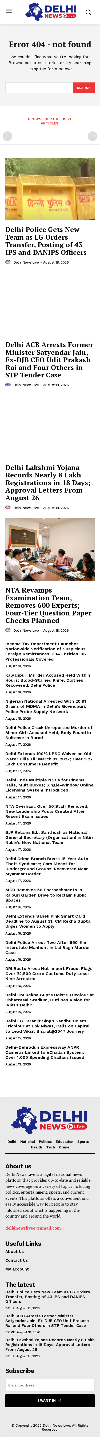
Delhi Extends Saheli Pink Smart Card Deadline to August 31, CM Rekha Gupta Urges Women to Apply (47, 921)
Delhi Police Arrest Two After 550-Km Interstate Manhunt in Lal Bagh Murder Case (47, 947)
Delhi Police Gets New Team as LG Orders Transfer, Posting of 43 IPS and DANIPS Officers (46, 241)
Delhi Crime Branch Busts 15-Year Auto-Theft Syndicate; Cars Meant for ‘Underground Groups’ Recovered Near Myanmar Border (47, 866)
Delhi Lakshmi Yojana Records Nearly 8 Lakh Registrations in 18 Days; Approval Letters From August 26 (47, 482)
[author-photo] (8, 262)
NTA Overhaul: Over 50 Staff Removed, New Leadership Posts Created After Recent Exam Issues (47, 811)
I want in (47, 1400)
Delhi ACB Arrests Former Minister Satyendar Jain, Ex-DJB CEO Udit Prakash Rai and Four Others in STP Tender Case (49, 359)
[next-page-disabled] (92, 136)
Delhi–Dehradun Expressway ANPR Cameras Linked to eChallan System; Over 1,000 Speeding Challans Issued (44, 1052)
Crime (10, 1332)
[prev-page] (7, 136)
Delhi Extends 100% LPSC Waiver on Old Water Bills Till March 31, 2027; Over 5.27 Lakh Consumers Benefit (49, 758)
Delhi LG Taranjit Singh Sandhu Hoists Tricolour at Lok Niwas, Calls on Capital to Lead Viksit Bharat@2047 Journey (47, 1026)
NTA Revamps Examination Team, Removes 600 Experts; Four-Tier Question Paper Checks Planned (48, 605)
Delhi (10, 1308)
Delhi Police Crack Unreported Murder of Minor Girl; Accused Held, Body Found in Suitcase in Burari (49, 732)
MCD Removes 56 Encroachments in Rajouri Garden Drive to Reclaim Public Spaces (46, 894)
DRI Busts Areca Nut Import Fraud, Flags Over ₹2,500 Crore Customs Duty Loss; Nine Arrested (49, 973)
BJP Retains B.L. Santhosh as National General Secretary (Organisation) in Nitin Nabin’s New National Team (49, 837)
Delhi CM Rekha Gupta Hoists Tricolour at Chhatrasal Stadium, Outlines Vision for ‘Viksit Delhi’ (49, 999)
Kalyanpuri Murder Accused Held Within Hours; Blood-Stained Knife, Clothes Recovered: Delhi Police (47, 680)
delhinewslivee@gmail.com (33, 1228)
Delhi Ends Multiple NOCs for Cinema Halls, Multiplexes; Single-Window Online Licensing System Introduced (49, 785)
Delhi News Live (26, 262)
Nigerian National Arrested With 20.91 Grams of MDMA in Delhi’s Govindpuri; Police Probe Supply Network (45, 706)
